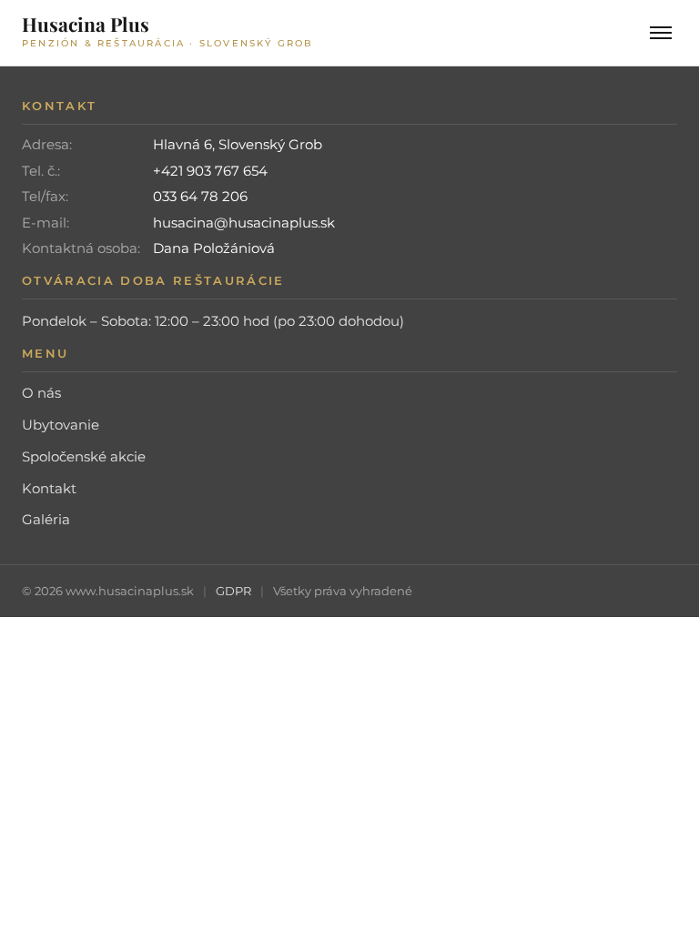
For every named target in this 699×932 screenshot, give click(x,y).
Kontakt (49, 488)
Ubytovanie (60, 424)
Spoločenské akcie (84, 456)
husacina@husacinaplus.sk (244, 222)
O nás (41, 392)
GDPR (233, 590)
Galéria (46, 519)
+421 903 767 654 (210, 170)
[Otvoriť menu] (660, 32)
